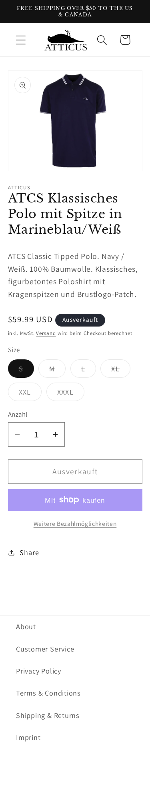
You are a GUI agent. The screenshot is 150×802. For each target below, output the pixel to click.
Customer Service (45, 649)
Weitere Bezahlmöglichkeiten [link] (75, 523)
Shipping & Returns (48, 715)
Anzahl (18, 414)
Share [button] (29, 552)
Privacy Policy (38, 671)
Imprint (28, 737)
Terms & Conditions (48, 693)
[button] (20, 39)
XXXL (70, 394)
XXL (30, 394)
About (26, 626)
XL (120, 370)
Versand (46, 333)
